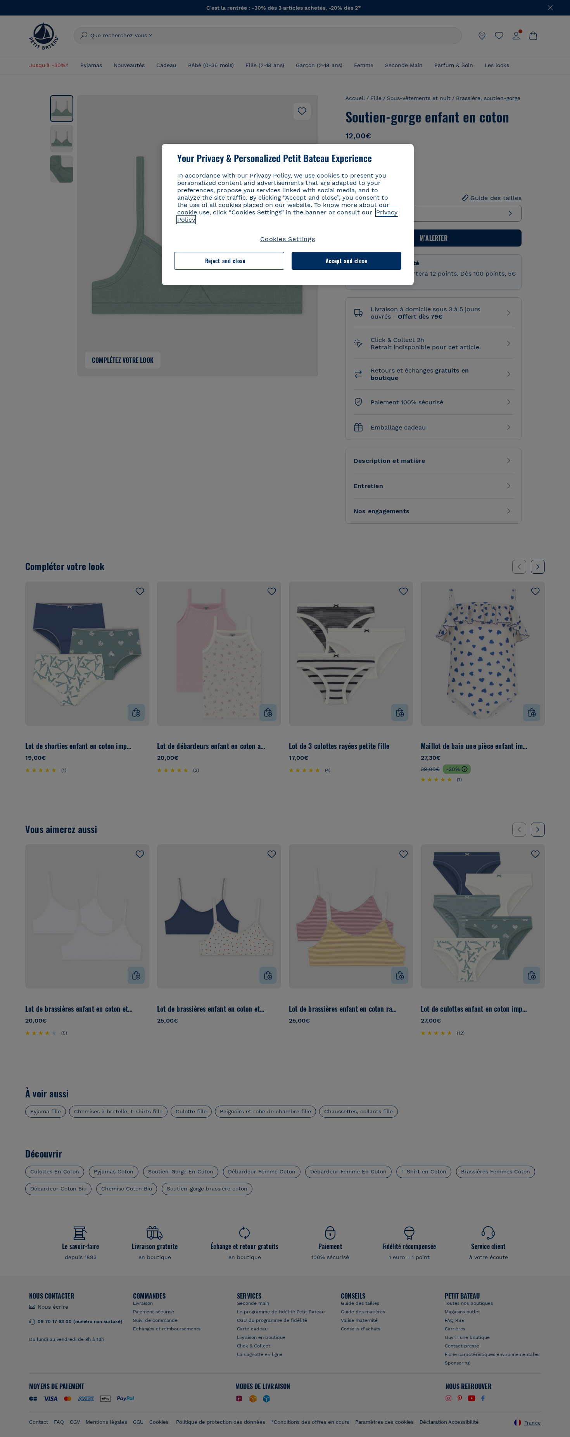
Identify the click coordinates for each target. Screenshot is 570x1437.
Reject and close (225, 261)
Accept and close (346, 261)
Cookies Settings (287, 239)
